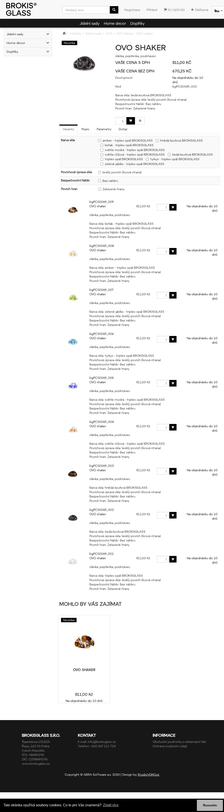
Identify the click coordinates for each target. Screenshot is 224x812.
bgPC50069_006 (101, 334)
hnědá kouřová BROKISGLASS (181, 140)
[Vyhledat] (114, 10)
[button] (48, 34)
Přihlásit (152, 10)
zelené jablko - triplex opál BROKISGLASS (134, 164)
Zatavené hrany (113, 189)
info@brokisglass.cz (102, 741)
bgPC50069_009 (101, 202)
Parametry (104, 129)
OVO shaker (97, 206)
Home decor (115, 23)
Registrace (132, 10)
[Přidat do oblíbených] (140, 121)
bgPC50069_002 (101, 509)
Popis (85, 129)
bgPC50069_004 (101, 422)
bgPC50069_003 (101, 466)
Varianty (68, 129)
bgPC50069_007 (101, 290)
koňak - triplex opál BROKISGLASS (129, 145)
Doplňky (137, 23)
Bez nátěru (110, 181)
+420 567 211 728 (103, 746)
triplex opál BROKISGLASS (124, 159)
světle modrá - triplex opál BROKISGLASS (135, 150)
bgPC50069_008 (101, 246)
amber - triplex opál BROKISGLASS (128, 140)
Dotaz (123, 129)
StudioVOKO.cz (148, 774)
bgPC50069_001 (101, 553)
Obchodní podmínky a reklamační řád (179, 741)
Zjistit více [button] (111, 805)
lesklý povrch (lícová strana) (122, 172)
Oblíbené (201, 10)
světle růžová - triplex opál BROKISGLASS (135, 154)
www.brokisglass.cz (36, 763)
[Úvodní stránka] (64, 33)
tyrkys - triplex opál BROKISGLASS (175, 159)
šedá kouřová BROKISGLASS (192, 154)
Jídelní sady (90, 23)
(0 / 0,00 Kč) (176, 10)
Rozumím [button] (210, 805)
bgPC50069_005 (101, 378)
